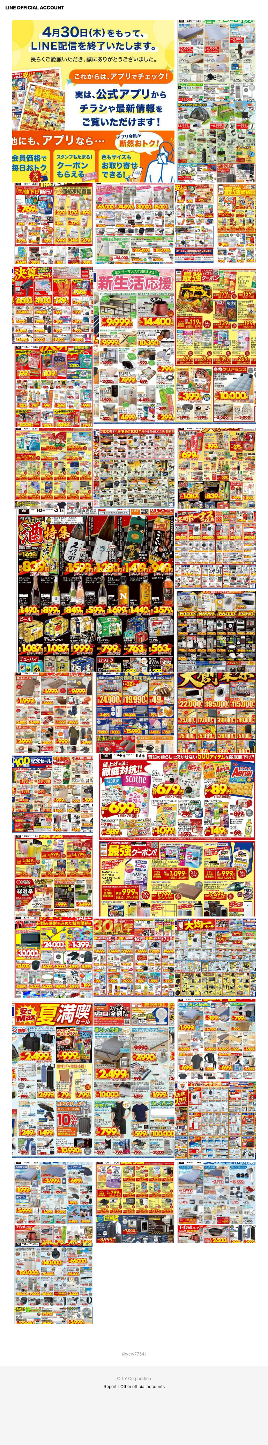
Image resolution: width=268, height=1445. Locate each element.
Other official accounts (142, 1386)
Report (110, 1386)
